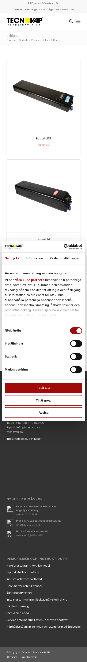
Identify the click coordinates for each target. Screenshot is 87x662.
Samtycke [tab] (12, 258)
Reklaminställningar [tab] (64, 258)
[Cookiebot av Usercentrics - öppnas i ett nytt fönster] (63, 246)
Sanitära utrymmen (19, 592)
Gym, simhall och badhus (23, 572)
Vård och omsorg (18, 606)
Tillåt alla (43, 388)
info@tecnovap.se (28, 427)
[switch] (76, 343)
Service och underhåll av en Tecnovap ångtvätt (37, 620)
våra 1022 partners (29, 279)
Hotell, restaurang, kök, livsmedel (28, 565)
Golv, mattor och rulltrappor (24, 586)
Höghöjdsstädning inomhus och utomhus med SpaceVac (43, 626)
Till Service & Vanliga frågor (45, 3)
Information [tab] (34, 258)
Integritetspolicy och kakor (24, 438)
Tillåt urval (43, 400)
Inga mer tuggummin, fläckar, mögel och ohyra (37, 599)
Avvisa (43, 412)
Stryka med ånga (18, 613)
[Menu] (78, 21)
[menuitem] (45, 3)
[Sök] (69, 21)
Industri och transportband (24, 579)
